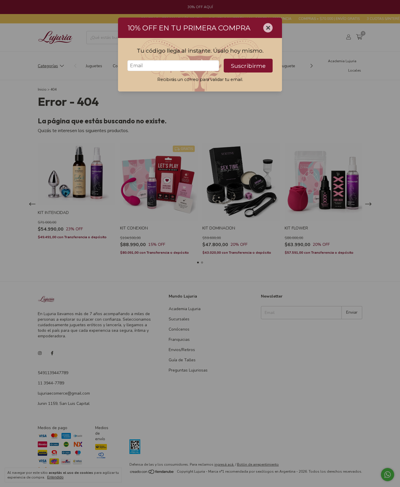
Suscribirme (248, 65)
